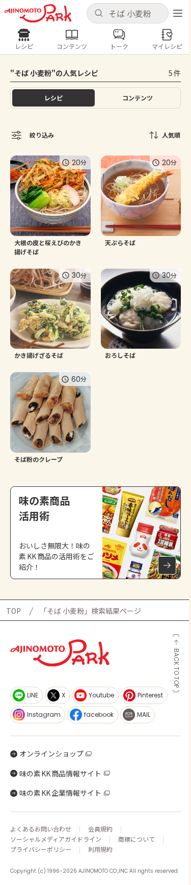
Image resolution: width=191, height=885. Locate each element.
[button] (128, 13)
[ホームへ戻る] (38, 13)
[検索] (98, 13)
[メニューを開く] (178, 13)
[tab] (138, 98)
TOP (13, 611)
